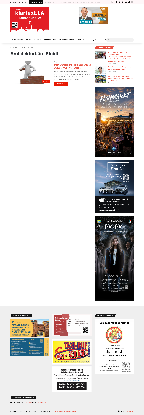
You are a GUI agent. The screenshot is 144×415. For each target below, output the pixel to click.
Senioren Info (50, 40)
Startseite (18, 40)
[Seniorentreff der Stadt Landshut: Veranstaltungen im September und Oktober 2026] (100, 79)
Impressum (28, 402)
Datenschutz (42, 402)
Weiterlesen (61, 84)
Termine (81, 40)
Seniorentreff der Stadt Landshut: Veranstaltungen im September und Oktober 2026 (120, 78)
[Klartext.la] (29, 19)
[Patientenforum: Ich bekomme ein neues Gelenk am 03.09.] (100, 70)
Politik (29, 40)
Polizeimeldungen (66, 40)
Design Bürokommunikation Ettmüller (65, 411)
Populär (37, 40)
